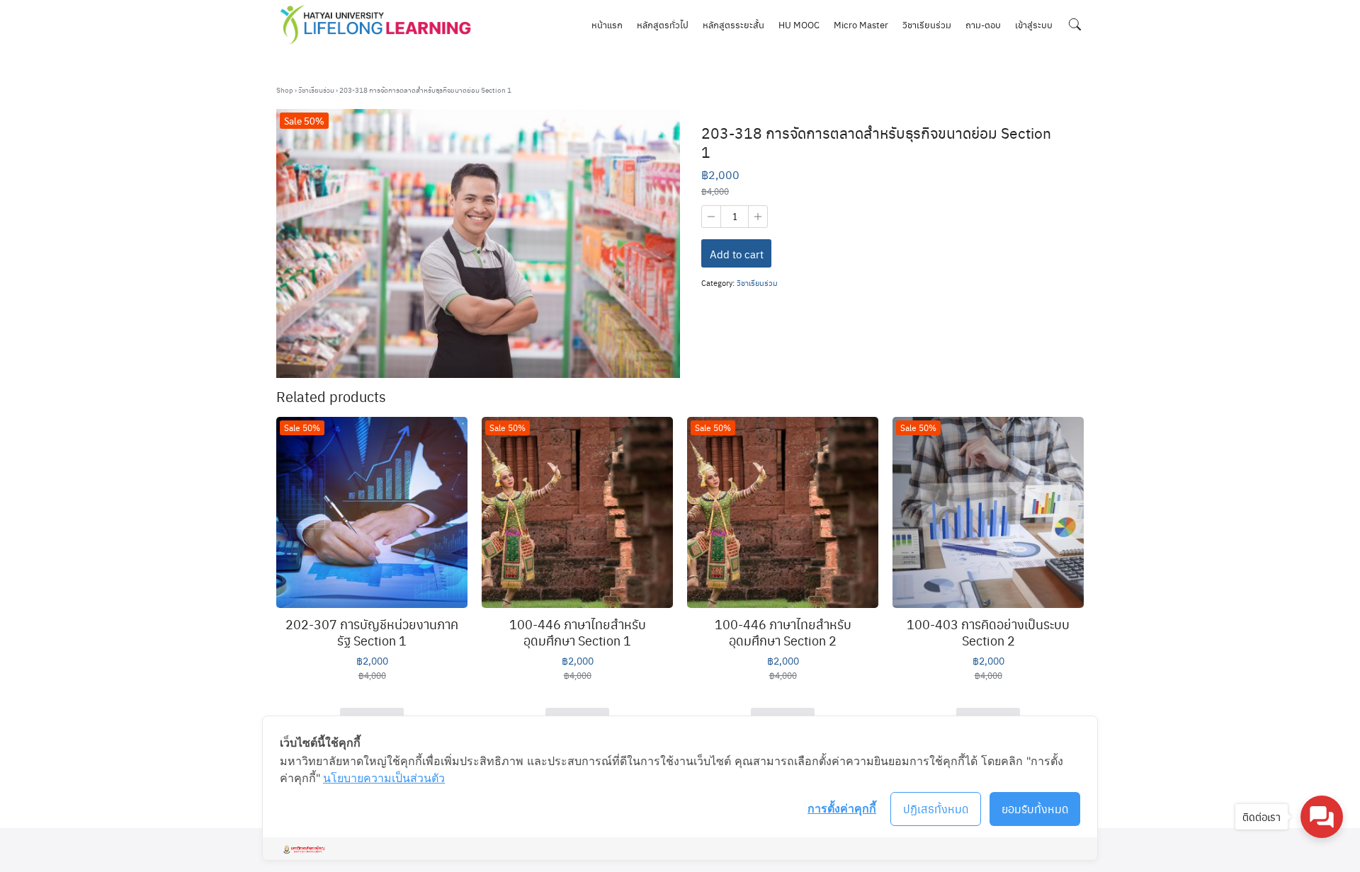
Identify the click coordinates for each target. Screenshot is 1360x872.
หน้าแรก (607, 24)
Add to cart (737, 254)
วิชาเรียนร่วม (926, 24)
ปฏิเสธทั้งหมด (936, 809)
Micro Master (861, 24)
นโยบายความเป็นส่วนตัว (384, 778)
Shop (284, 89)
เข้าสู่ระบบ (1034, 24)
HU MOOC (799, 24)
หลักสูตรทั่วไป (662, 24)
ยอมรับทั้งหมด (1035, 809)
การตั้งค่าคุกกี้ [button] (842, 808)
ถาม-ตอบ (983, 24)
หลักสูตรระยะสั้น (733, 24)
